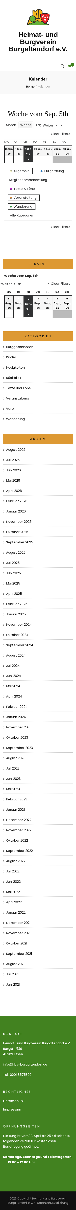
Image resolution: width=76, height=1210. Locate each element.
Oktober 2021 (16, 943)
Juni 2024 (13, 676)
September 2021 (19, 953)
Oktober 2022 (17, 840)
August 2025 (16, 552)
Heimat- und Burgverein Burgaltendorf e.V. (38, 42)
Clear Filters (60, 134)
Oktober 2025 (17, 532)
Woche (26, 125)
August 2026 (16, 449)
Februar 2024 (17, 706)
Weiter (48, 125)
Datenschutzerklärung (53, 1203)
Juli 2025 (13, 563)
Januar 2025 (16, 614)
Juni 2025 (13, 573)
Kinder (11, 357)
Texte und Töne (18, 388)
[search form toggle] (62, 66)
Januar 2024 (16, 717)
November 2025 (19, 521)
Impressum (12, 1109)
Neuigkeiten (15, 367)
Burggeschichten (19, 347)
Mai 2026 (13, 480)
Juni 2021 (13, 984)
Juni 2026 (13, 470)
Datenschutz (13, 1101)
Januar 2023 (16, 809)
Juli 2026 (13, 460)
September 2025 (19, 542)
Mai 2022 (13, 892)
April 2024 (14, 696)
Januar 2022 (16, 912)
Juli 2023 (12, 768)
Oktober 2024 (17, 635)
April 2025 (14, 593)
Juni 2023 (13, 778)
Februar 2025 (16, 604)
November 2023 (18, 727)
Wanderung (15, 419)
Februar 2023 (16, 799)
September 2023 (19, 748)
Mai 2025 (13, 583)
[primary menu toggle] (5, 66)
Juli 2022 (12, 871)
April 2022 (14, 902)
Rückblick (13, 377)
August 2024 (16, 655)
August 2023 (15, 758)
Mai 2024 (13, 686)
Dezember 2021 (18, 922)
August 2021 (15, 964)
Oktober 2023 (17, 737)
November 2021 (18, 933)
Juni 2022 (13, 881)
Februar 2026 (16, 501)
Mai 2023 (13, 789)
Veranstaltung (17, 398)
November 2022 (18, 830)
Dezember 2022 (18, 820)
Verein (11, 408)
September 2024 (19, 645)
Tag (39, 125)
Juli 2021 (12, 974)
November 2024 (19, 624)
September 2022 (19, 850)
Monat (11, 125)
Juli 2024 (13, 665)
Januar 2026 (16, 511)
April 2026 (14, 490)
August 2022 (15, 861)
